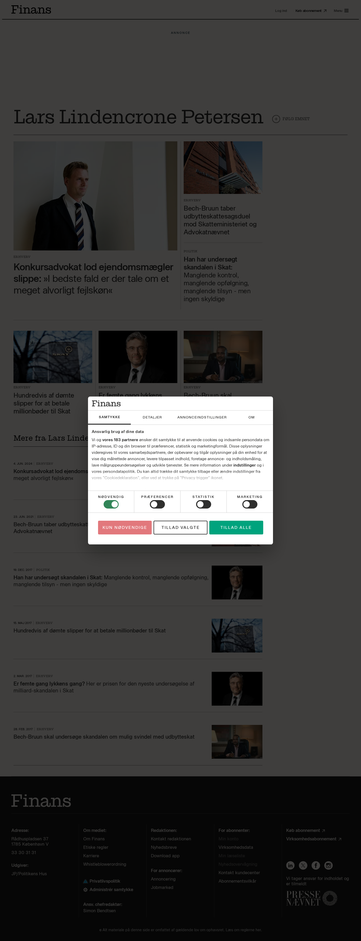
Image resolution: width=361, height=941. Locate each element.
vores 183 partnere (120, 439)
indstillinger (244, 465)
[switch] (157, 504)
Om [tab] (251, 417)
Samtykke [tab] (109, 417)
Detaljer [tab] (152, 417)
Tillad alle (236, 527)
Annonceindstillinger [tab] (202, 417)
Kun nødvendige (125, 527)
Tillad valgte (180, 527)
